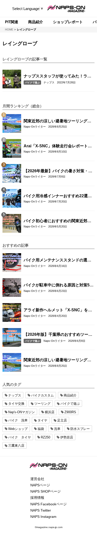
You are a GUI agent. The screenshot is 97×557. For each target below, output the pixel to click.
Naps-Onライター (35, 126)
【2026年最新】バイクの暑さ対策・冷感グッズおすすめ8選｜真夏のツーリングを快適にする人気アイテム (59, 171)
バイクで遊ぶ (32, 82)
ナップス (49, 82)
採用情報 (37, 498)
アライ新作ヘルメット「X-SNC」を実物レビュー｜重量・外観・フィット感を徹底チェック (58, 310)
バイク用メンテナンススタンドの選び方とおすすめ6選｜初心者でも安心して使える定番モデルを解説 (59, 260)
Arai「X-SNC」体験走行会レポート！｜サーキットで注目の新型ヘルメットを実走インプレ (58, 146)
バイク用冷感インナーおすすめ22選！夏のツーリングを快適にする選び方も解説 (58, 196)
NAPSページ (40, 485)
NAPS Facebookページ (48, 504)
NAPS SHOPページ (45, 491)
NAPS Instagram (43, 517)
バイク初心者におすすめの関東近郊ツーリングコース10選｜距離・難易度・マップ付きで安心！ (58, 221)
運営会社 (37, 479)
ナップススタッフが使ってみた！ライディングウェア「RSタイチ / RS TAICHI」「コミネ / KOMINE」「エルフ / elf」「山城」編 (58, 76)
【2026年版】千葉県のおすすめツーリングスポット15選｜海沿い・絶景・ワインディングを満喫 (58, 334)
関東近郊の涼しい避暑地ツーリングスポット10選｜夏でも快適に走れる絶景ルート (58, 121)
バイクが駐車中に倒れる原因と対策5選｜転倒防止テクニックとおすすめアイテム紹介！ (59, 285)
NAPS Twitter (40, 510)
